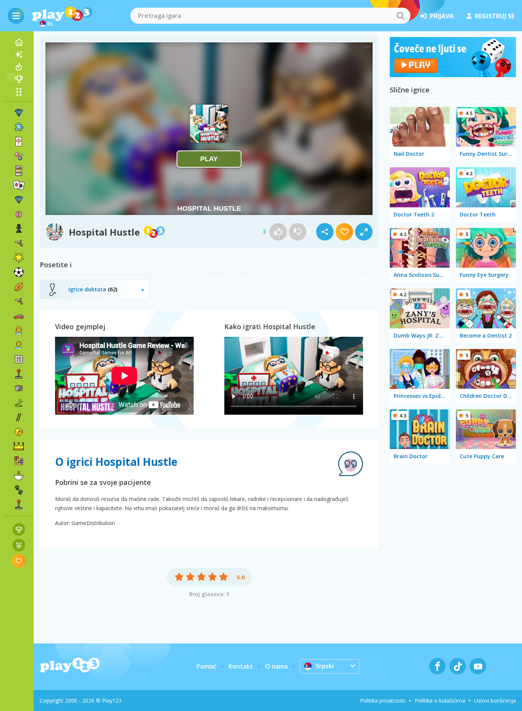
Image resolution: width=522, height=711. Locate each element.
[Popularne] (19, 66)
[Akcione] (19, 243)
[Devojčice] (19, 330)
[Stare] (19, 403)
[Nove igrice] (19, 54)
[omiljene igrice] (19, 560)
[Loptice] (19, 156)
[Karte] (19, 170)
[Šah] (19, 228)
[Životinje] (19, 490)
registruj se (494, 16)
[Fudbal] (19, 272)
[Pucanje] (19, 301)
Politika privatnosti (382, 700)
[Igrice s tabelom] (19, 529)
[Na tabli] (19, 388)
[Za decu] (19, 345)
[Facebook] (437, 666)
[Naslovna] (19, 42)
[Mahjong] (19, 141)
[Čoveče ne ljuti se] (453, 75)
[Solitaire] (19, 185)
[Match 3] (19, 112)
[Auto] (19, 316)
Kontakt (241, 666)
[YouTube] (478, 666)
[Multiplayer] (19, 504)
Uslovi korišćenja (495, 700)
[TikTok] (457, 666)
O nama (276, 666)
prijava (442, 16)
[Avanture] (19, 432)
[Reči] (19, 359)
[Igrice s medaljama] (19, 545)
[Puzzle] (19, 127)
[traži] (400, 16)
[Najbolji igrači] (19, 79)
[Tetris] (19, 461)
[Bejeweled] (19, 199)
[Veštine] (19, 417)
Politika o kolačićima (440, 700)
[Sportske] (19, 287)
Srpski (325, 666)
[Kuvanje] (19, 475)
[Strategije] (19, 446)
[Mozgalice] (19, 214)
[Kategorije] (19, 91)
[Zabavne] (19, 257)
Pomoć (206, 666)
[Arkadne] (19, 374)
